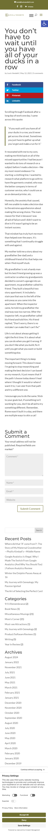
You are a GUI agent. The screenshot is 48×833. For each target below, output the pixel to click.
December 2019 (13, 763)
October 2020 (12, 712)
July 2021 (10, 672)
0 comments (38, 73)
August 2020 (11, 722)
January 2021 (12, 697)
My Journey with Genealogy (19, 629)
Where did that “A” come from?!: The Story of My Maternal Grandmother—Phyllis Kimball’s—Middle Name (23, 547)
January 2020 (12, 758)
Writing (9, 639)
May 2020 (10, 738)
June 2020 (10, 733)
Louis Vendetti (13, 73)
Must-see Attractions (16, 624)
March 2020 (11, 748)
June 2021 (10, 677)
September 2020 (13, 717)
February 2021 (12, 692)
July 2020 (10, 728)
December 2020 (13, 702)
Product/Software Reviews (19, 634)
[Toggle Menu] (31, 15)
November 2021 (13, 667)
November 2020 (13, 707)
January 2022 (12, 662)
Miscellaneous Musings (17, 613)
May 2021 (10, 682)
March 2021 (11, 687)
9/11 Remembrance (15, 603)
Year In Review (12, 644)
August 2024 (11, 657)
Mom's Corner (12, 619)
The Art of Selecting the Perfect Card (24, 591)
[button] (44, 23)
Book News (11, 608)
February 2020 (12, 753)
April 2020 (10, 743)
